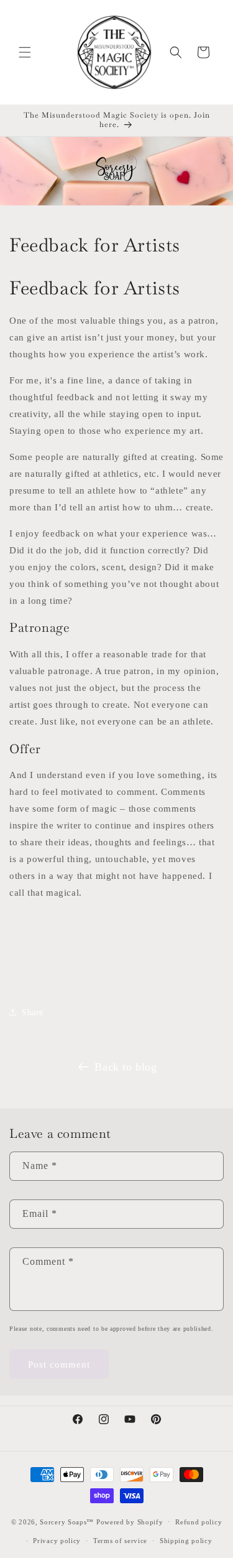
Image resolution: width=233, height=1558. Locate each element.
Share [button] (32, 1012)
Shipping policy (186, 1540)
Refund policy (198, 1522)
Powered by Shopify (129, 1521)
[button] (25, 52)
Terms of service (120, 1540)
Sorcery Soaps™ (67, 1521)
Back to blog (125, 1067)
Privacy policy (57, 1540)
